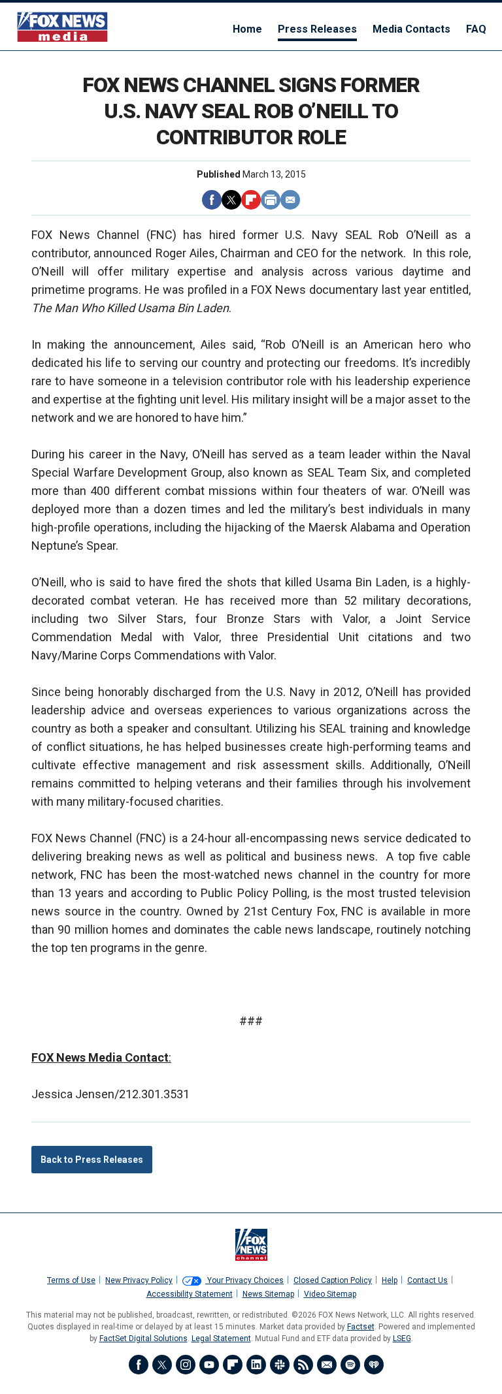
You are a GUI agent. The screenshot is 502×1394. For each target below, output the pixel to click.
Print (270, 200)
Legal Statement (221, 1338)
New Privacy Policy (139, 1280)
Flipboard (251, 200)
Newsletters (327, 1364)
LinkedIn (256, 1364)
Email (290, 200)
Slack (280, 1364)
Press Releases (317, 29)
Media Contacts (411, 29)
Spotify (350, 1364)
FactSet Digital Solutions (143, 1338)
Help (389, 1280)
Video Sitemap (330, 1294)
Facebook (212, 200)
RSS (303, 1364)
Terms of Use (71, 1280)
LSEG (402, 1338)
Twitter (231, 200)
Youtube (209, 1364)
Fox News (62, 26)
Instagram (185, 1364)
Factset (361, 1326)
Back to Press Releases (92, 1159)
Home (247, 29)
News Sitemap (268, 1294)
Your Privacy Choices (244, 1280)
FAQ (476, 29)
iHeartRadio (374, 1364)
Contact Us (427, 1280)
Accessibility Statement (189, 1294)
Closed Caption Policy (332, 1280)
